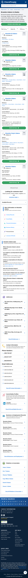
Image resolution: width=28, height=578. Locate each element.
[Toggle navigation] (25, 2)
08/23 (8, 526)
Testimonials (17, 542)
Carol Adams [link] (8, 81)
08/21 (13, 526)
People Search (4, 9)
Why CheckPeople (18, 540)
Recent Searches (7, 524)
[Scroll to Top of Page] (25, 572)
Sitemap (2, 557)
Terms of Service (22, 568)
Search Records (13, 24)
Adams (11, 9)
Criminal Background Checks (6, 555)
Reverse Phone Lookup (5, 537)
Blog (16, 532)
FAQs (16, 533)
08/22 (11, 526)
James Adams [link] (11, 104)
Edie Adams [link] (11, 144)
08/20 (16, 526)
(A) (8, 9)
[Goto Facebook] (2, 515)
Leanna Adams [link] (5, 144)
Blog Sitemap (3, 559)
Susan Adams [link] (5, 39)
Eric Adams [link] (11, 39)
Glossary (17, 535)
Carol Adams (14, 275)
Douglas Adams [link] (12, 79)
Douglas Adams (19, 274)
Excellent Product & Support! (7, 517)
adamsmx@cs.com (9, 266)
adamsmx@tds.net (19, 264)
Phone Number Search (5, 550)
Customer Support (18, 539)
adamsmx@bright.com (10, 264)
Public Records (4, 539)
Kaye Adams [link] (4, 104)
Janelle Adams (6, 275)
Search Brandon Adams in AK (9, 5)
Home (5, 574)
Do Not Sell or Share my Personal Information (20, 545)
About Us (8, 574)
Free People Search (5, 552)
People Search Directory (6, 532)
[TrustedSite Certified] (4, 522)
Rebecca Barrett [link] (13, 142)
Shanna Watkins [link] (5, 142)
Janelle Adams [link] (5, 79)
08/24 (5, 526)
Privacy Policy (5, 569)
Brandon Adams (17, 9)
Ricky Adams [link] (20, 142)
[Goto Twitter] (4, 515)
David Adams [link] (19, 79)
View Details (13, 54)
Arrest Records (4, 553)
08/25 (2, 526)
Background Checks (5, 533)
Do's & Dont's (17, 537)
